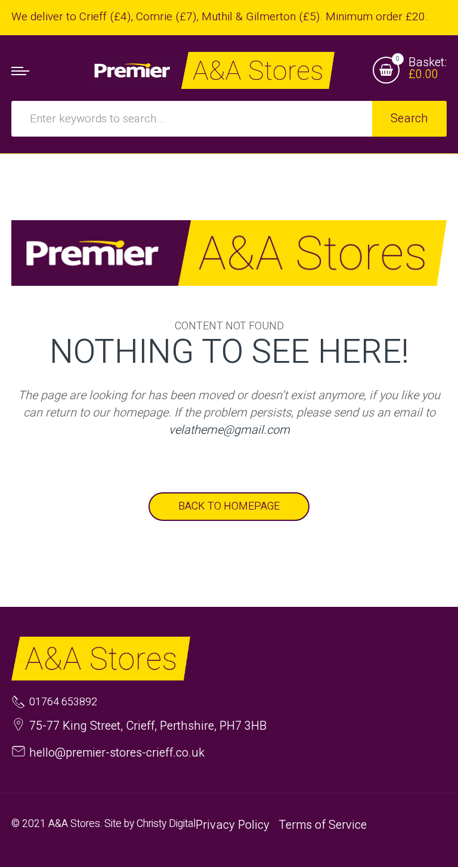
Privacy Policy (233, 825)
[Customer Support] (210, 71)
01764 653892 (63, 702)
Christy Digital (166, 823)
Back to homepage (229, 506)
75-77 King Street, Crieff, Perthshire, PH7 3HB (148, 726)
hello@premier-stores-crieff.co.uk (117, 752)
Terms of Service (322, 825)
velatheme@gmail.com (229, 430)
